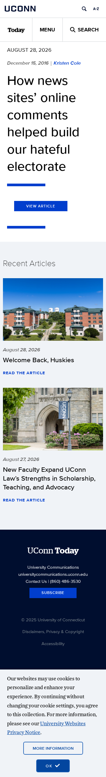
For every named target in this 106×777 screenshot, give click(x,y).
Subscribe (53, 592)
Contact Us (36, 581)
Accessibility (53, 643)
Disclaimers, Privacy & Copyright (53, 631)
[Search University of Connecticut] (84, 9)
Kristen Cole (67, 62)
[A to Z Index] (96, 9)
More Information (53, 748)
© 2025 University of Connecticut (53, 620)
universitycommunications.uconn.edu (53, 574)
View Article (40, 206)
